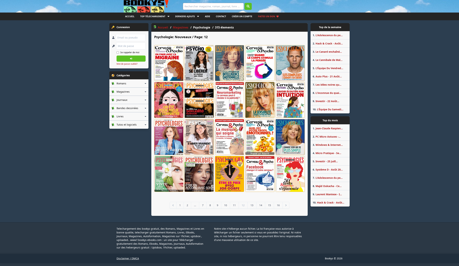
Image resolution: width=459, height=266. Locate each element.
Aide (207, 16)
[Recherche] (248, 6)
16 (278, 205)
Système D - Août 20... (328, 169)
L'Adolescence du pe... (328, 35)
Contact (221, 16)
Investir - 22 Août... (326, 101)
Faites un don (266, 16)
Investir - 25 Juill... (325, 161)
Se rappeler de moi (129, 52)
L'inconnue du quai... (327, 93)
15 (269, 205)
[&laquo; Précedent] (173, 205)
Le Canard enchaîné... (327, 51)
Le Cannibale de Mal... (327, 60)
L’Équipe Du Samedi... (328, 109)
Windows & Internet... (328, 145)
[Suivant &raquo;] (286, 205)
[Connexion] (131, 59)
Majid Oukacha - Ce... (327, 186)
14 (260, 205)
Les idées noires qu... (327, 84)
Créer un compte (242, 16)
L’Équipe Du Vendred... (328, 68)
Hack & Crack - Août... (328, 43)
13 (251, 205)
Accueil (129, 16)
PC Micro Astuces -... (327, 136)
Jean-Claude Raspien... (328, 128)
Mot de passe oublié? (127, 63)
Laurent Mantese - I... (327, 194)
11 (234, 205)
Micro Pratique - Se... (327, 153)
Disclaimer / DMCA (128, 258)
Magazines (181, 27)
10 (225, 205)
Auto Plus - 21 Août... (327, 76)
